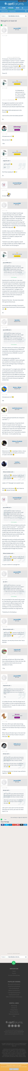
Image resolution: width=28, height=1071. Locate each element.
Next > (5, 25)
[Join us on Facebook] (9, 1025)
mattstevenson (17, 408)
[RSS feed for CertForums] (18, 1025)
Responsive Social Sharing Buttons (11, 1034)
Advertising (14, 1005)
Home (4, 8)
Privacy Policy (14, 1010)
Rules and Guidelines (14, 1014)
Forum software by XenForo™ (10, 1030)
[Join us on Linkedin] (15, 1025)
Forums (10, 8)
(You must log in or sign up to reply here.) (19, 817)
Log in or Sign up (22, 1)
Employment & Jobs (14, 994)
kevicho (17, 320)
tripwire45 (17, 649)
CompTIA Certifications (14, 986)
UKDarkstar (17, 744)
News (17, 8)
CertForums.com (20, 1034)
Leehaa (17, 462)
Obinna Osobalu (17, 441)
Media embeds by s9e (19, 1030)
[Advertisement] (13, 46)
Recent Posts (13, 11)
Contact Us (14, 1007)
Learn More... (15, 1069)
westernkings (17, 183)
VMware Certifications (14, 990)
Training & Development (14, 992)
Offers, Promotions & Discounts (14, 997)
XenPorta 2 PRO (7, 1032)
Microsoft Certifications (14, 984)
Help (14, 1016)
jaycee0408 (17, 28)
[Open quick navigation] (26, 16)
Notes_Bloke (17, 387)
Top (14, 963)
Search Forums (4, 11)
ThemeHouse (20, 1031)
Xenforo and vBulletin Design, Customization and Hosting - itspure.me (14, 1045)
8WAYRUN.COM (20, 1032)
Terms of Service (14, 1012)
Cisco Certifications (14, 988)
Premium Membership (14, 975)
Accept (11, 1069)
